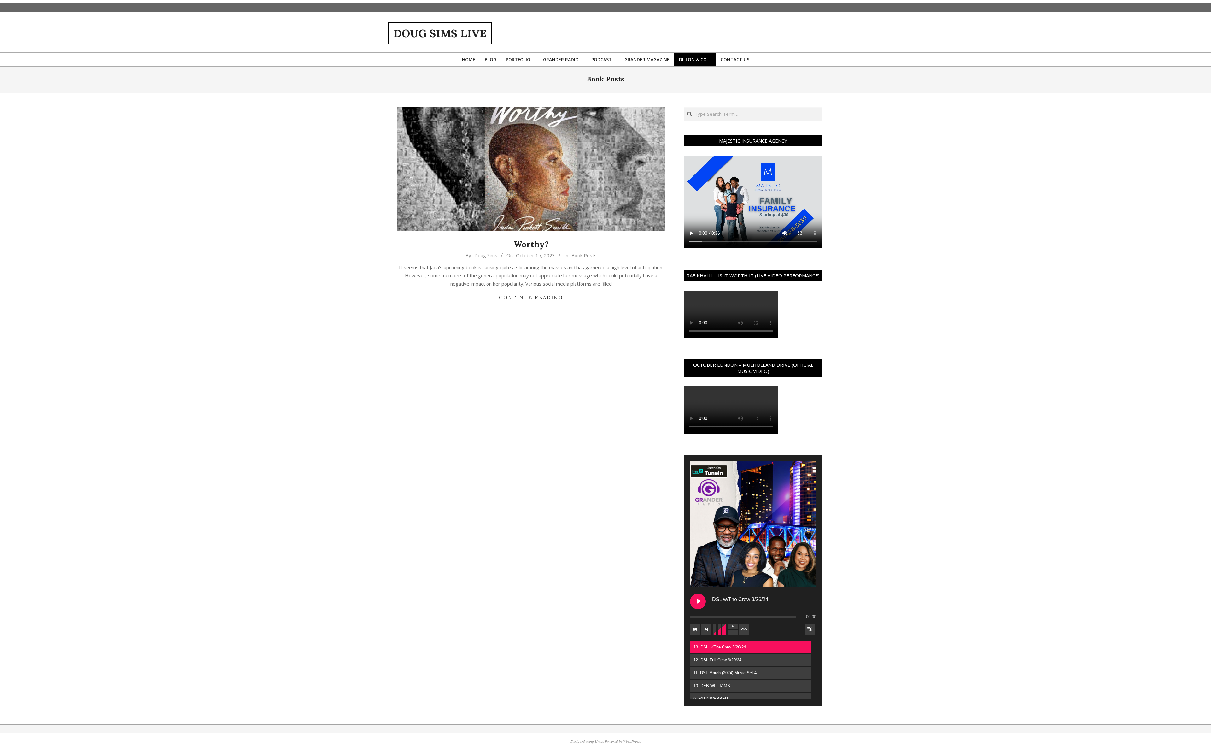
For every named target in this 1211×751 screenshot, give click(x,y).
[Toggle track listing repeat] (744, 629)
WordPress (631, 741)
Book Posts (584, 255)
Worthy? (531, 244)
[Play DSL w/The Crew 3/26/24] (698, 601)
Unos (599, 741)
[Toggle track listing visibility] (810, 629)
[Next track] (706, 629)
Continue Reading (531, 297)
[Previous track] (695, 629)
